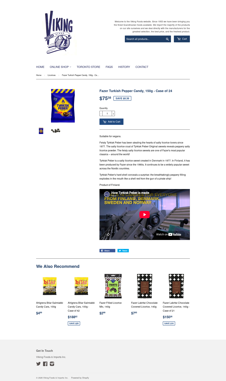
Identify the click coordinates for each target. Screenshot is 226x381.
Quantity (103, 108)
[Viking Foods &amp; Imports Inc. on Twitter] (38, 364)
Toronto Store (88, 67)
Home (40, 67)
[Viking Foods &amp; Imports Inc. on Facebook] (45, 364)
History (124, 67)
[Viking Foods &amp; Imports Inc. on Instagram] (52, 364)
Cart (184, 38)
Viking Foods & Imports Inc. (55, 377)
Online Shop (59, 67)
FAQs (109, 67)
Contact (141, 67)
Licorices (52, 75)
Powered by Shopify (80, 377)
